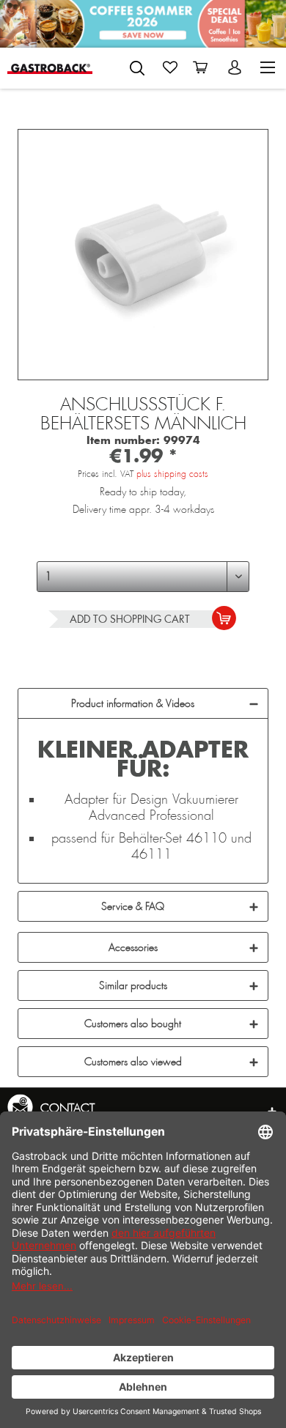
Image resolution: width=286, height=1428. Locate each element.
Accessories (133, 947)
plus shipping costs (172, 474)
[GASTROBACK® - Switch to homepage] (50, 68)
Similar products (133, 985)
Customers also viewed (133, 1061)
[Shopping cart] (203, 67)
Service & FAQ (132, 906)
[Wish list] (170, 67)
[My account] (236, 67)
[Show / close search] (137, 68)
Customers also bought (132, 1023)
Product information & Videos (132, 703)
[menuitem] (137, 65)
